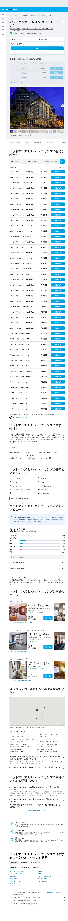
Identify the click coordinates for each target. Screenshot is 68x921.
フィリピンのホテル (43, 879)
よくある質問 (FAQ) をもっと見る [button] (37, 811)
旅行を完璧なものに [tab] (36, 862)
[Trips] (3, 34)
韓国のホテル (13, 876)
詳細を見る (48, 618)
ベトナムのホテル (15, 881)
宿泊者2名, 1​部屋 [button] (16, 44)
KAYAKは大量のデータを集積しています (23, 900)
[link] (22, 622)
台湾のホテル (41, 871)
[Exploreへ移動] (3, 29)
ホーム (11, 15)
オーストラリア (19, 15)
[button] (3, 9)
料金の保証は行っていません (53, 892)
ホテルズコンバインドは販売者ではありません (25, 897)
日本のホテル (41, 874)
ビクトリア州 (32, 15)
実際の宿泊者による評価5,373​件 (31, 33)
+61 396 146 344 (15, 31)
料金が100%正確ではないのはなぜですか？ (24, 904)
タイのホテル (13, 884)
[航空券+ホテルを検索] (3, 26)
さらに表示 (12, 443)
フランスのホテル (15, 879)
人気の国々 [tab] (14, 862)
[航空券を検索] (3, 15)
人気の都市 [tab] (24, 862)
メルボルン (43, 15)
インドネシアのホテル (16, 874)
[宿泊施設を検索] (3, 18)
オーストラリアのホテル (16, 871)
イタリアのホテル (42, 881)
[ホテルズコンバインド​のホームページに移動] (11, 9)
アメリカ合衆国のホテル (44, 876)
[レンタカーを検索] (3, 22)
